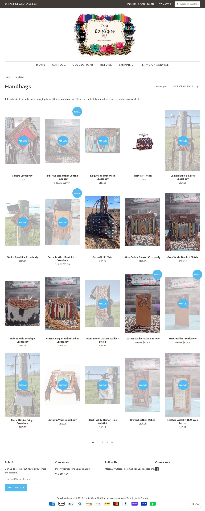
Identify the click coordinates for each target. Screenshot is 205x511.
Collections (83, 65)
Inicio (7, 77)
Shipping (126, 65)
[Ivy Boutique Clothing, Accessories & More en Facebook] (157, 469)
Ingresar (131, 3)
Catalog (59, 65)
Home (40, 65)
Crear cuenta (147, 3)
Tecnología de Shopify (137, 498)
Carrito (167, 3)
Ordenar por (161, 86)
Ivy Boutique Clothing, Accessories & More (105, 498)
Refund (106, 65)
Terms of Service (154, 65)
